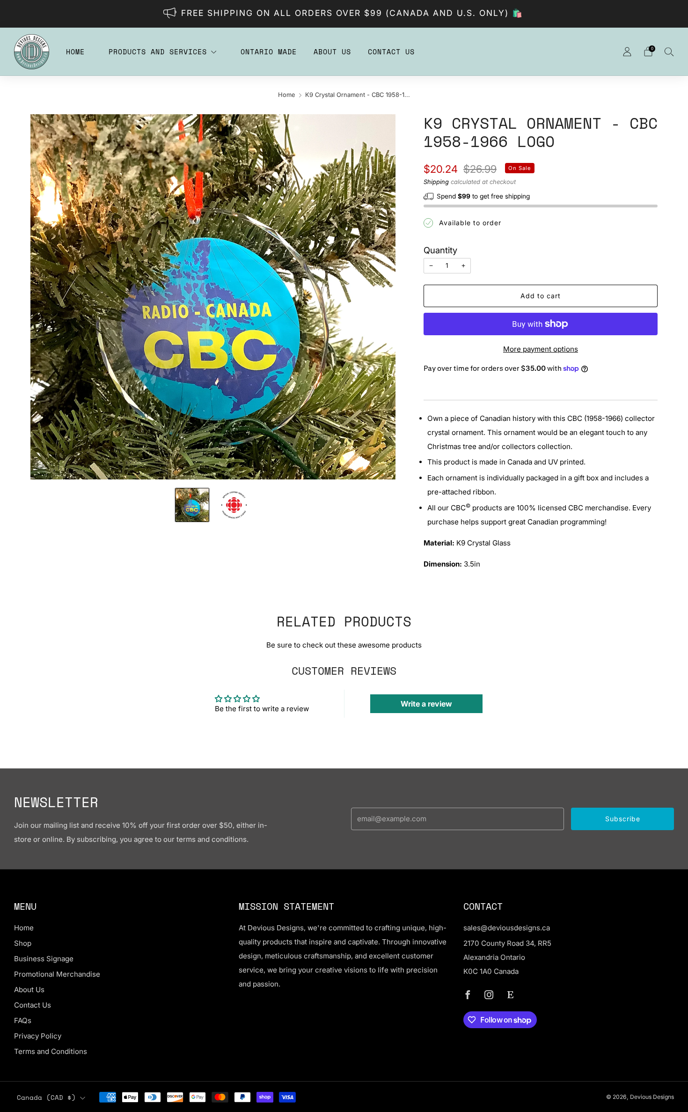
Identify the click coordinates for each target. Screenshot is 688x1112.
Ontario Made (269, 51)
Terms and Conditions (50, 1051)
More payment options (540, 349)
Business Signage (43, 958)
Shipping (436, 181)
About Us (332, 51)
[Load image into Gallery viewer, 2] (234, 505)
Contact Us (391, 51)
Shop (22, 943)
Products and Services (158, 51)
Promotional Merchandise (57, 974)
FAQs (22, 1020)
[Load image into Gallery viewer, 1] (192, 505)
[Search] (669, 51)
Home (75, 51)
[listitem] (344, 14)
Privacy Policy (37, 1035)
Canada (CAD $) (46, 1097)
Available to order (470, 223)
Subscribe (622, 819)
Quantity (440, 250)
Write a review (426, 703)
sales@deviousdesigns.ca (506, 927)
